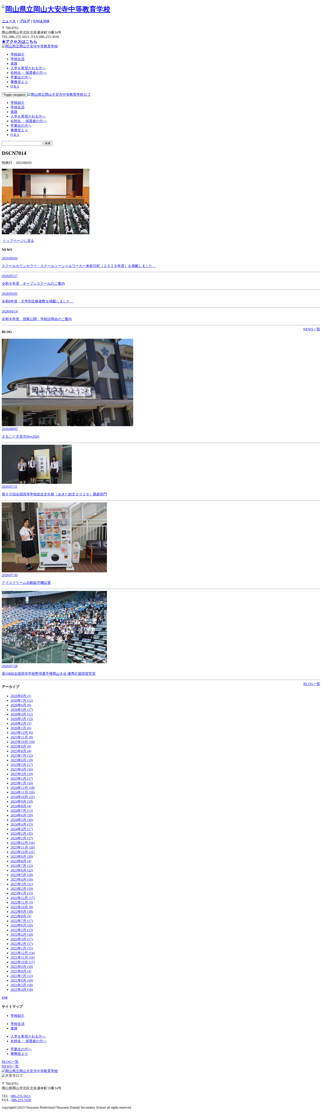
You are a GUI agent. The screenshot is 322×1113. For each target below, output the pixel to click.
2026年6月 (21, 705)
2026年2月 (21, 723)
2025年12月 (22, 732)
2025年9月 (21, 746)
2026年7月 (22, 700)
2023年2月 (22, 889)
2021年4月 (22, 989)
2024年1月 (22, 838)
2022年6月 (22, 925)
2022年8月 (21, 916)
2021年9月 (22, 967)
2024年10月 (23, 797)
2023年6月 (22, 870)
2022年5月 (22, 930)
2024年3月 (22, 829)
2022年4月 (22, 934)
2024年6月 (22, 815)
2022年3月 (22, 939)
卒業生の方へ (21, 77)
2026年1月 (21, 728)
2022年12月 (23, 898)
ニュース (9, 21)
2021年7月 (22, 976)
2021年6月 (22, 980)
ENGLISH (41, 21)
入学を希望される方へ (28, 68)
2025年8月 (21, 751)
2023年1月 (22, 893)
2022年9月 (22, 911)
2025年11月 (22, 737)
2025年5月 (22, 765)
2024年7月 (22, 811)
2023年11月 (23, 847)
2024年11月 (23, 792)
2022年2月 (22, 944)
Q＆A (15, 86)
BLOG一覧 (311, 684)
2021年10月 (23, 962)
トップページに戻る (18, 241)
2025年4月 (22, 769)
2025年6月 (22, 760)
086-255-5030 (21, 1100)
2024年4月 (22, 824)
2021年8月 (21, 971)
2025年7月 (22, 755)
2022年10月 (22, 907)
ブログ (24, 21)
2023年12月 (23, 843)
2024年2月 (22, 833)
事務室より (19, 82)
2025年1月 (22, 783)
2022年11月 (22, 902)
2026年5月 (22, 710)
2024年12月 (23, 788)
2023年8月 (21, 861)
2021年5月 (22, 985)
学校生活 (18, 59)
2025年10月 (23, 742)
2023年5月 (22, 875)
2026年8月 (21, 696)
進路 (14, 63)
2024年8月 (21, 806)
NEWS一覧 (311, 329)
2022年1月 (22, 948)
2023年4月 (22, 879)
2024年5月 (22, 820)
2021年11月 (23, 957)
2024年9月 (22, 801)
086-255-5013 (20, 1096)
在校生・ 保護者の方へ (28, 73)
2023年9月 (22, 856)
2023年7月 (22, 866)
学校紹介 (18, 54)
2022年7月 (22, 921)
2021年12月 (23, 953)
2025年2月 (22, 778)
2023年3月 (22, 884)
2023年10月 (23, 852)
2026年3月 (22, 719)
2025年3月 (22, 774)
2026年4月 (22, 714)
